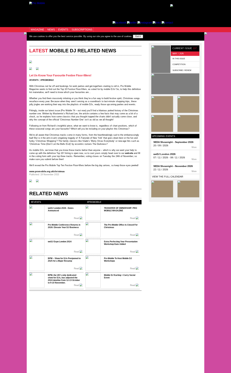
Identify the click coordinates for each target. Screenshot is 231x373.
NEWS (51, 29)
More (194, 147)
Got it (138, 36)
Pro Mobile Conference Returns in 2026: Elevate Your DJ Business (64, 226)
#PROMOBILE (47, 80)
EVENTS (63, 29)
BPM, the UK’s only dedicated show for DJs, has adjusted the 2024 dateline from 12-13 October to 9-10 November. (64, 279)
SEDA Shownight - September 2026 (173, 142)
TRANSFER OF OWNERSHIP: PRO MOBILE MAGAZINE (120, 209)
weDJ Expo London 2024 (60, 241)
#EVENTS (34, 80)
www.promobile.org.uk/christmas (47, 171)
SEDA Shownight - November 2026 (173, 166)
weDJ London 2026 (164, 154)
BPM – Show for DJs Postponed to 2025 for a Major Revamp (64, 259)
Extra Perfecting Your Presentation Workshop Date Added (120, 242)
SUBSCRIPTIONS (82, 29)
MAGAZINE (38, 29)
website (129, 153)
